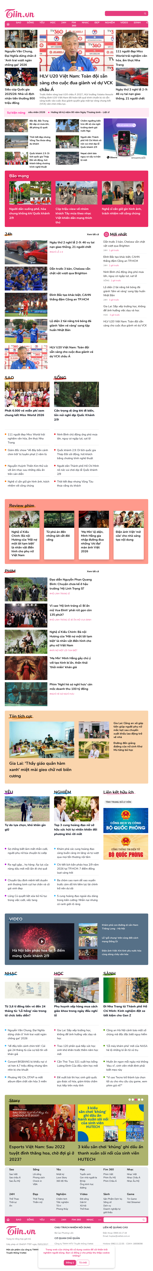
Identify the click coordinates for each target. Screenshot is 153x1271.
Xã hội (83, 1199)
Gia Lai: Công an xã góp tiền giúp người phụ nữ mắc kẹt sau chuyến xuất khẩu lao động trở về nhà (128, 730)
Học (53, 22)
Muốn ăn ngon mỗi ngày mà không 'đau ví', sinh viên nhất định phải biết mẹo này (127, 1066)
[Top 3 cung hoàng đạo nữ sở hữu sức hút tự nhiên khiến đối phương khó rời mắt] (76, 809)
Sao (18, 22)
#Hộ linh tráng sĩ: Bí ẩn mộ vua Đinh (70, 619)
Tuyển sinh (85, 1167)
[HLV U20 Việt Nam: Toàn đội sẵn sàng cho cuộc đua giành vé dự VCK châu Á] (77, 50)
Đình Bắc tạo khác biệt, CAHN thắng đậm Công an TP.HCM (121, 259)
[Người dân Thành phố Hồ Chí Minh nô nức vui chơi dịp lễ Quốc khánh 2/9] (67, 141)
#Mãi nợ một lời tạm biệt (63, 650)
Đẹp (97, 22)
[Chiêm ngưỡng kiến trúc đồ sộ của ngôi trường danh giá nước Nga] (67, 125)
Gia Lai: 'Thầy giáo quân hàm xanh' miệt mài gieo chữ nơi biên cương (40, 770)
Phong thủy (62, 1202)
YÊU (9, 792)
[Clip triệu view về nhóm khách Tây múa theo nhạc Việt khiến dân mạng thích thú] (76, 193)
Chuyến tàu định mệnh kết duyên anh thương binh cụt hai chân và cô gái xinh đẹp (29, 884)
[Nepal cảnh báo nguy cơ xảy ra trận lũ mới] (67, 158)
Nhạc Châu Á (133, 1171)
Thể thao (84, 1202)
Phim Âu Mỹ (109, 1171)
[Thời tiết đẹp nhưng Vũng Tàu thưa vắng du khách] (16, 141)
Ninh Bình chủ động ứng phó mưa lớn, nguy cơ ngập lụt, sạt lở (123, 274)
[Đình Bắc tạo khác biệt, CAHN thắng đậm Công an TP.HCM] (26, 305)
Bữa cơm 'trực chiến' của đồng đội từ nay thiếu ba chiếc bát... (110, 1150)
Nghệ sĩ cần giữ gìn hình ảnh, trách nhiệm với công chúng (122, 211)
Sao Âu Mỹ (14, 1174)
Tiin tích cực (20, 716)
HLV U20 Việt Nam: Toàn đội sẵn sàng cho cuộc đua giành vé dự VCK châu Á (125, 325)
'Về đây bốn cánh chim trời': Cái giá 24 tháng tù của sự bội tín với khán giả (27, 1050)
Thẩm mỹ (37, 1195)
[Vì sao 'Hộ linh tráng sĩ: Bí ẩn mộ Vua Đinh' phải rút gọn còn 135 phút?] (26, 616)
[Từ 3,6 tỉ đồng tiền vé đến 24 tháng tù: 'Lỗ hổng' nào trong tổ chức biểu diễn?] (27, 990)
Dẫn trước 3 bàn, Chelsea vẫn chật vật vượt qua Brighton (124, 244)
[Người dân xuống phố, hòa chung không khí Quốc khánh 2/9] (30, 193)
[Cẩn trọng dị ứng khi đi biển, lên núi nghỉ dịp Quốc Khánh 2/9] (76, 394)
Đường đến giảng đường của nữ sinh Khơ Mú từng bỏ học (128, 746)
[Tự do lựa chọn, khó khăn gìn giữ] (27, 809)
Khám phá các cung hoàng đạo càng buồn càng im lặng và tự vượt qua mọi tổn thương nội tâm (78, 853)
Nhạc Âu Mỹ (133, 1174)
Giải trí (83, 1195)
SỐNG (60, 378)
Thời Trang (38, 1192)
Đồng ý (70, 1262)
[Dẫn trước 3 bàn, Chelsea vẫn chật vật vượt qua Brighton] (26, 279)
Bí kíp (82, 1174)
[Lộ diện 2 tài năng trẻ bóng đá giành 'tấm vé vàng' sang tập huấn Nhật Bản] (26, 331)
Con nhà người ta (88, 1171)
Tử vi (58, 1199)
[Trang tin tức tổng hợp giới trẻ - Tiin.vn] (20, 13)
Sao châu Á (15, 1171)
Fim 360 (74, 24)
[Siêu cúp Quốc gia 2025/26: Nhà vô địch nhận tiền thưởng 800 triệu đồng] (21, 77)
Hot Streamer (133, 1195)
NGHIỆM (62, 792)
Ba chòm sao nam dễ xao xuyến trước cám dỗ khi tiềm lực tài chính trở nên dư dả (77, 884)
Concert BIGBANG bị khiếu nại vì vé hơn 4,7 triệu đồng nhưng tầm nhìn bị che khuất (27, 1066)
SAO (9, 378)
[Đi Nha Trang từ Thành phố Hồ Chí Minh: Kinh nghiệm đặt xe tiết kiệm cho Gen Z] (125, 990)
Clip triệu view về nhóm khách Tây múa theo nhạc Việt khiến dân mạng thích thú (74, 215)
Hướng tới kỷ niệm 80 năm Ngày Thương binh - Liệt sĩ (61, 112)
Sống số (107, 1195)
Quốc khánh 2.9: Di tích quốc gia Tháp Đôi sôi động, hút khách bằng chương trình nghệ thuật (76, 454)
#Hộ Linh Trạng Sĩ (60, 593)
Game (130, 1188)
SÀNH (109, 973)
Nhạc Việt (132, 1167)
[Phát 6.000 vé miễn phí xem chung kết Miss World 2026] (27, 394)
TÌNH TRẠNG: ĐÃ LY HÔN (118, 802)
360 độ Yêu (62, 1174)
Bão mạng (19, 176)
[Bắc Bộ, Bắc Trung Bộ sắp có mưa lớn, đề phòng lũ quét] (16, 125)
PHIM (10, 571)
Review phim (21, 505)
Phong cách (39, 1171)
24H (63, 22)
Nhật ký (60, 1167)
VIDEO (15, 919)
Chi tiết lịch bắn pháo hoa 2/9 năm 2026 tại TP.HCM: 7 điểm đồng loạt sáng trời (78, 868)
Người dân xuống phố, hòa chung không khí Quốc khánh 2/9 (29, 213)
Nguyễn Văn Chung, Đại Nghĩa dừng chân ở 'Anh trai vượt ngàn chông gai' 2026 (27, 1034)
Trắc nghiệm (62, 1195)
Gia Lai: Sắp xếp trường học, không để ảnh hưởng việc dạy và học (124, 308)
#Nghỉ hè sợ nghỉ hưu (62, 694)
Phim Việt (108, 1167)
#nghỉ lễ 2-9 (56, 252)
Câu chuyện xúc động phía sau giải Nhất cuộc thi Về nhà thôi (38, 1150)
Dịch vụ (107, 1199)
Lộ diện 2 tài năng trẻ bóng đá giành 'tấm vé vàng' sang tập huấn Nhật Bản (124, 291)
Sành (137, 22)
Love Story (61, 1171)
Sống (30, 22)
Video (124, 22)
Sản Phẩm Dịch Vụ (112, 1192)
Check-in (37, 1174)
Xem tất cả (93, 234)
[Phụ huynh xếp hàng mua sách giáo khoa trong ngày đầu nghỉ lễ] (76, 990)
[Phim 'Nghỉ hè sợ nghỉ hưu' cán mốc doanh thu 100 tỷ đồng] (26, 694)
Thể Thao (14, 1192)
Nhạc (85, 22)
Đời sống (84, 1192)
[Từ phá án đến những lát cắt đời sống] (59, 519)
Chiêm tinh (61, 1192)
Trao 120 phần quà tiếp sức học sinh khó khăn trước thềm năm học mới (77, 1050)
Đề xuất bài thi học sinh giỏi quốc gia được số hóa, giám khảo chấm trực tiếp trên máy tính (77, 1081)
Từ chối (83, 1262)
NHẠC (11, 973)
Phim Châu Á (110, 1174)
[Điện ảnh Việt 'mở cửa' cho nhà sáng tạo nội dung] (129, 519)
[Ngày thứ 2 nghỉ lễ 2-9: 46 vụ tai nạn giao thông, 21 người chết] (132, 77)
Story (14, 1100)
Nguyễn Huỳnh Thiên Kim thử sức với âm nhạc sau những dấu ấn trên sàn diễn (28, 470)
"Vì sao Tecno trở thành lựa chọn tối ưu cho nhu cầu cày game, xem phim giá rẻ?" (126, 1081)
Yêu (42, 22)
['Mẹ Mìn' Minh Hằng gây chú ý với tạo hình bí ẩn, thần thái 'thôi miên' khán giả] (26, 668)
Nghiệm (110, 22)
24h (8, 234)
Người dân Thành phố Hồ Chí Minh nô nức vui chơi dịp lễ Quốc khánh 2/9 (78, 470)
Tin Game (132, 1192)
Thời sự (12, 1195)
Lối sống (37, 1167)
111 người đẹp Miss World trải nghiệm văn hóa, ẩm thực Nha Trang (26, 438)
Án (10, 1199)
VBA (35, 1178)
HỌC (59, 973)
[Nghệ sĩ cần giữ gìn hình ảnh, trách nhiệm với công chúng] (123, 193)
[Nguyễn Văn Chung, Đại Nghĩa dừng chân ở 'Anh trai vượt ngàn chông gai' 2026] (21, 39)
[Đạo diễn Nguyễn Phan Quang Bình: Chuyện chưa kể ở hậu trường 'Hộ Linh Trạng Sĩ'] (26, 589)
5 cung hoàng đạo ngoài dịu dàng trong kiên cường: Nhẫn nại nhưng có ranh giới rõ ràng (77, 900)
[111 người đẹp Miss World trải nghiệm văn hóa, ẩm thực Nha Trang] (132, 39)
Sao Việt (13, 1167)
